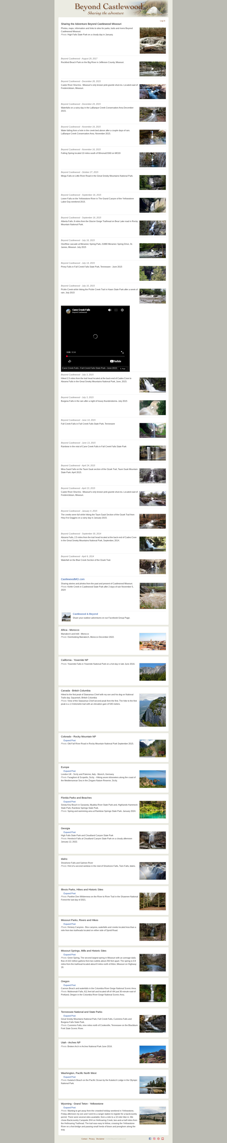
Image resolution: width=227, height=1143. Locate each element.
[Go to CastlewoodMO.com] (153, 608)
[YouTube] (163, 1139)
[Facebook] (150, 1139)
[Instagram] (154, 1139)
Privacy (92, 1139)
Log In (162, 21)
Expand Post (70, 740)
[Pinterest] (158, 1139)
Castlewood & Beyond (85, 614)
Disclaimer (100, 1139)
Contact (84, 1139)
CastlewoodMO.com (73, 579)
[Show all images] (153, 53)
